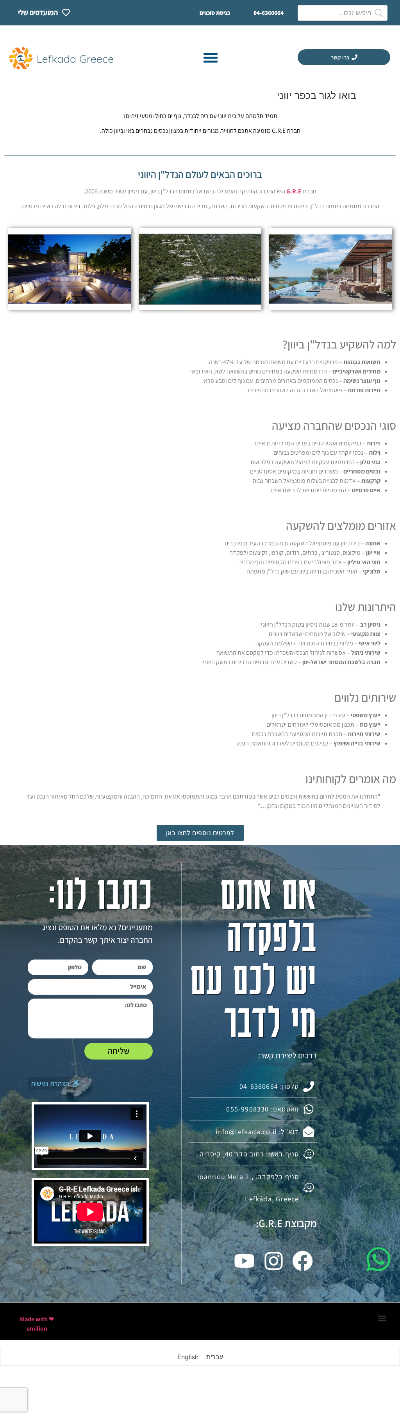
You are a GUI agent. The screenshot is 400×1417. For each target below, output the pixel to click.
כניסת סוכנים (215, 12)
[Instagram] (273, 1260)
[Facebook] (302, 1260)
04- (269, 12)
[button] (210, 57)
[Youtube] (244, 1260)
